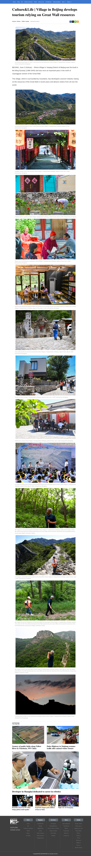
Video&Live (66, 826)
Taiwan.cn (78, 840)
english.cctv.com (78, 828)
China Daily (78, 830)
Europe (40, 826)
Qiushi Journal (78, 847)
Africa (40, 830)
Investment (53, 823)
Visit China (53, 833)
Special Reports (66, 823)
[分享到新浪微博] (78, 22)
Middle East (40, 828)
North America (40, 833)
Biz (22, 2)
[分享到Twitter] (73, 22)
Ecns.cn (78, 845)
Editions (69, 2)
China (18, 2)
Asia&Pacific (40, 823)
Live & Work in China (53, 828)
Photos (66, 828)
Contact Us (66, 835)
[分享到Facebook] (70, 22)
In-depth (28, 835)
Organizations (40, 838)
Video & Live (41, 2)
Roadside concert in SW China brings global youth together (21, 808)
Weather (53, 835)
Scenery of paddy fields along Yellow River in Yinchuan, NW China (26, 747)
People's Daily (78, 823)
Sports (28, 833)
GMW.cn (78, 842)
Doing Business (53, 826)
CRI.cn (78, 833)
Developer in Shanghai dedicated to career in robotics (36, 791)
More (63, 2)
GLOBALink (48, 2)
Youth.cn (78, 835)
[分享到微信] (75, 22)
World (35, 2)
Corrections (66, 830)
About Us (66, 833)
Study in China (53, 830)
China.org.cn (78, 826)
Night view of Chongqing (65, 807)
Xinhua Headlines (57, 2)
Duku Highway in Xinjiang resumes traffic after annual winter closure (61, 747)
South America (40, 835)
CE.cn (78, 838)
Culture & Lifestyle (28, 2)
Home (14, 2)
